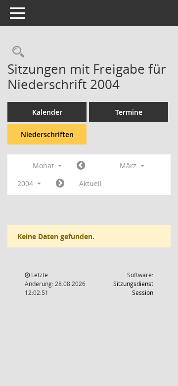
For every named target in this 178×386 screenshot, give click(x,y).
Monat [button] (44, 165)
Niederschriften (47, 134)
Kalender (47, 112)
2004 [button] (26, 183)
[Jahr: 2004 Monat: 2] (80, 166)
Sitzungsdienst (133, 288)
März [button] (129, 165)
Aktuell (90, 183)
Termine (128, 112)
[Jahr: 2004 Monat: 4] (60, 184)
